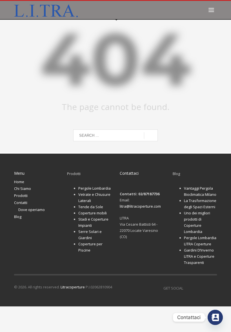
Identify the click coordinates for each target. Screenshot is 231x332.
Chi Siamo (22, 188)
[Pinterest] (204, 288)
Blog (17, 216)
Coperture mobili (92, 213)
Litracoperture (73, 287)
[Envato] (212, 288)
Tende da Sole (90, 206)
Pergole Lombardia (94, 188)
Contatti (20, 202)
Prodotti (21, 195)
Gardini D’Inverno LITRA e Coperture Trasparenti (199, 256)
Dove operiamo (31, 209)
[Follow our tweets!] (196, 288)
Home (19, 181)
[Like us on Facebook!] (187, 288)
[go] (151, 136)
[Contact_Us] (215, 317)
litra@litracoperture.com (140, 206)
